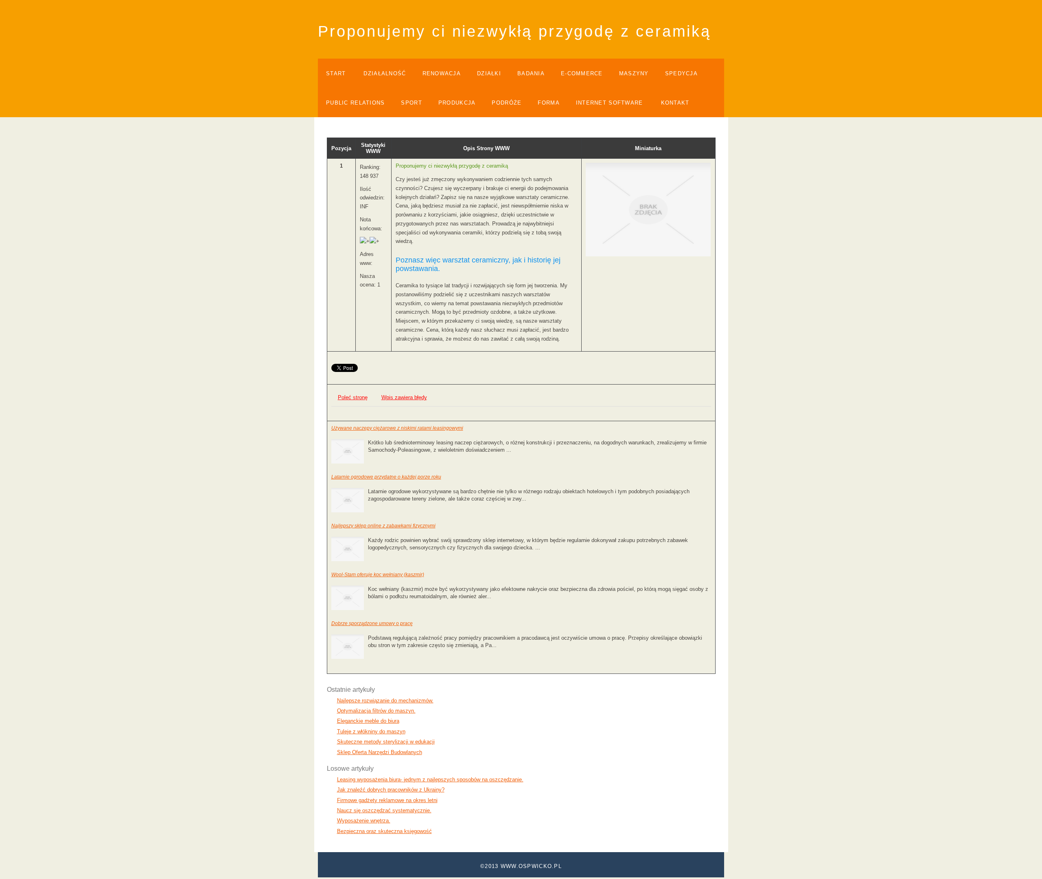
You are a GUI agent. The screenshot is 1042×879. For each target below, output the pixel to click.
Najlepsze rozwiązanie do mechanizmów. (385, 701)
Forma (548, 103)
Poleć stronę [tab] (353, 397)
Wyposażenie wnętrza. (363, 821)
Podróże (506, 103)
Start (336, 73)
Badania (531, 73)
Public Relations (355, 103)
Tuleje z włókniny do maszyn (371, 731)
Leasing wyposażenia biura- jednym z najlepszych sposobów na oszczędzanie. (430, 779)
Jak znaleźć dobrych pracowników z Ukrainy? (390, 790)
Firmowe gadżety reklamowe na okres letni (387, 800)
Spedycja (681, 73)
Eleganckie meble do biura (368, 721)
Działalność (384, 73)
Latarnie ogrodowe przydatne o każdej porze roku (386, 477)
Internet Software (609, 103)
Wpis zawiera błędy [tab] (404, 397)
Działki (489, 73)
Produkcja (457, 103)
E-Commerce (582, 73)
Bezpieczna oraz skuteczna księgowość (384, 831)
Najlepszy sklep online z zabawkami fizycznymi (383, 526)
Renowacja (441, 73)
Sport (411, 103)
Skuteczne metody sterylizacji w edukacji (386, 742)
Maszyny (634, 73)
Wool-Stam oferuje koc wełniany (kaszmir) (377, 574)
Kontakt (675, 103)
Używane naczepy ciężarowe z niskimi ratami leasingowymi (397, 428)
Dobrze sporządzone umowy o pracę (372, 623)
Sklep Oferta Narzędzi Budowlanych (379, 752)
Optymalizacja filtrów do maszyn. (376, 711)
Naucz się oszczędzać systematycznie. (384, 810)
